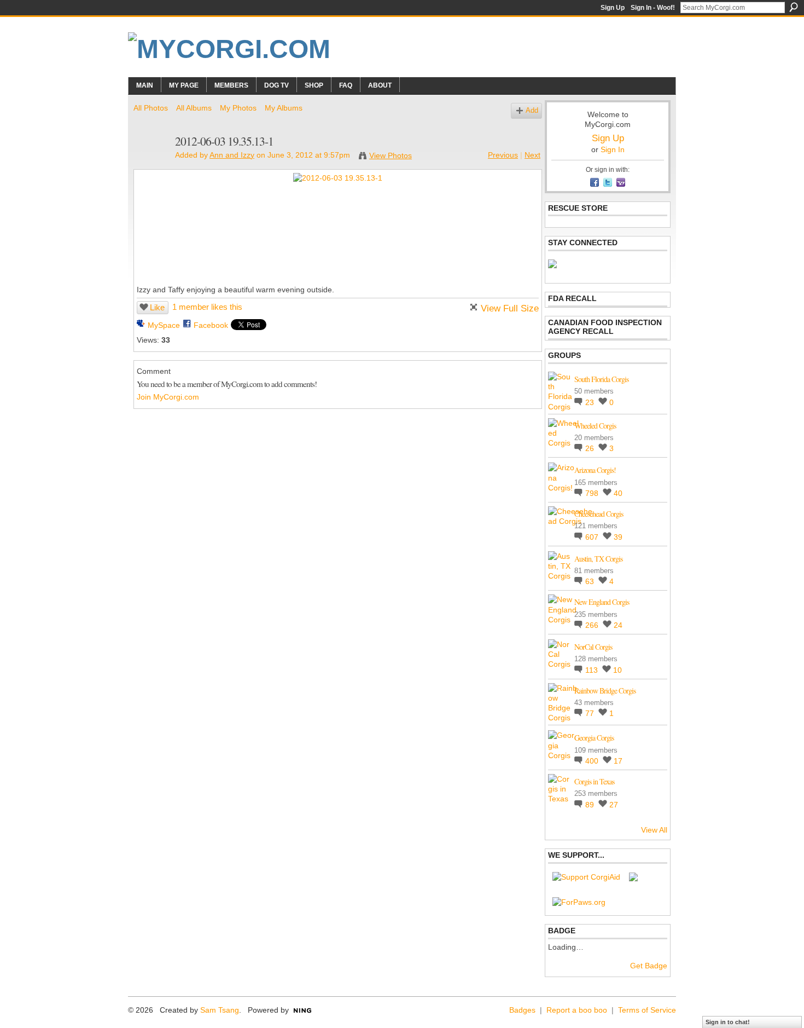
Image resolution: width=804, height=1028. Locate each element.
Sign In (613, 149)
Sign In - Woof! (653, 7)
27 (613, 804)
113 (592, 670)
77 (590, 713)
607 (593, 537)
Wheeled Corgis (595, 425)
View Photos (390, 155)
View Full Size (510, 308)
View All (654, 829)
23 (590, 402)
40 (618, 493)
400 (593, 760)
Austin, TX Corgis (598, 558)
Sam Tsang (219, 1010)
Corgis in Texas (594, 781)
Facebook (211, 325)
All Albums (194, 107)
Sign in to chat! (728, 1022)
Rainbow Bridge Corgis (605, 690)
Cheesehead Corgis (598, 514)
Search (793, 7)
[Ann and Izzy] (150, 164)
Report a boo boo (576, 1010)
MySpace (164, 325)
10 (617, 670)
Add (532, 110)
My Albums (283, 107)
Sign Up (613, 7)
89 (590, 804)
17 (618, 760)
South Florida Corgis (601, 379)
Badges (522, 1010)
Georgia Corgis (594, 737)
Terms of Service (647, 1010)
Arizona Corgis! (595, 470)
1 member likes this (207, 306)
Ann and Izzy (231, 155)
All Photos (150, 107)
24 (618, 625)
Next (532, 155)
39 (618, 537)
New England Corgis (601, 602)
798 (593, 493)
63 (590, 581)
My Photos (238, 107)
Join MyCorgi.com (168, 396)
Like (157, 307)
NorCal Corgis (593, 647)
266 (593, 625)
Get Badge (648, 965)
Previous (503, 155)
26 (590, 448)
